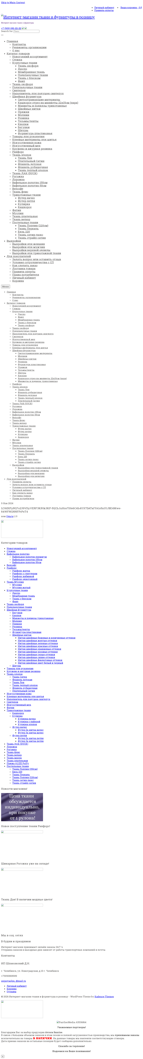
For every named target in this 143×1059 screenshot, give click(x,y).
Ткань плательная (17, 760)
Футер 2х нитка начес (31, 729)
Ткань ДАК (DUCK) (17, 743)
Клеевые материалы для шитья (25, 696)
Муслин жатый (21, 587)
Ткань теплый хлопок (25, 685)
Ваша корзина (131, 7)
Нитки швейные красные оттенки (38, 646)
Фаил (15, 601)
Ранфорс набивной (23, 576)
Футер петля (19, 735)
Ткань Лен (18, 682)
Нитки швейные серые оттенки (36, 654)
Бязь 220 (17, 771)
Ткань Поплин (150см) (25, 768)
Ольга (9, 516)
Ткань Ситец (19, 676)
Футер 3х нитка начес (31, 732)
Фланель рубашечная (24, 688)
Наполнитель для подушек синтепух (28, 699)
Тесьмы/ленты (21, 629)
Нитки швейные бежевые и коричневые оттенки (46, 637)
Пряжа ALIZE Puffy (18, 763)
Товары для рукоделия (20, 668)
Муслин (17, 584)
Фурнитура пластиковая (26, 632)
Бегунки (17, 612)
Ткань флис (13, 752)
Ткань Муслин (15, 581)
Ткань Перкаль (21, 774)
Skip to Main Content (13, 2)
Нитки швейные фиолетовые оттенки (40, 660)
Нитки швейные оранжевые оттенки (39, 648)
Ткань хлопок (15, 674)
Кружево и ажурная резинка (23, 671)
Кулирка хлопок (27, 724)
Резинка (17, 626)
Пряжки (17, 623)
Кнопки (16, 615)
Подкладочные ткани (19, 607)
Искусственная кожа (19, 693)
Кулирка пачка (27, 718)
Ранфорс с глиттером (24, 573)
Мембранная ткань (23, 595)
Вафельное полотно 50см (26, 562)
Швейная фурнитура (19, 609)
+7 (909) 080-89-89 (11, 28)
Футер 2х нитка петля (31, 738)
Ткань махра (14, 757)
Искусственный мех (19, 704)
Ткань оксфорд (15, 604)
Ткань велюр (14, 755)
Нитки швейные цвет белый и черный (40, 662)
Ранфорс (12, 567)
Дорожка (12, 746)
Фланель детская (22, 679)
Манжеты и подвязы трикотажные (33, 618)
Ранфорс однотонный (24, 579)
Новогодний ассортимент (22, 548)
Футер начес (19, 727)
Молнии (17, 620)
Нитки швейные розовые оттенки (38, 651)
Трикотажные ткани (19, 710)
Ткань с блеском (21, 598)
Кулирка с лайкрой (29, 721)
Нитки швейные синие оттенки (36, 657)
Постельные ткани (18, 766)
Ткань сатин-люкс (23, 780)
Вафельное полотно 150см (27, 559)
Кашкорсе (18, 713)
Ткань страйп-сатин (24, 782)
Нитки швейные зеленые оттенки (38, 643)
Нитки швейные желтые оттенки (37, 640)
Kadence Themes (104, 996)
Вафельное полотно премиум (29, 556)
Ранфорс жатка (21, 570)
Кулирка (17, 715)
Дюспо (16, 593)
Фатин (10, 707)
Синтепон (12, 701)
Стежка (11, 551)
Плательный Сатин (23, 690)
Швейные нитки (21, 634)
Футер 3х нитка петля (31, 741)
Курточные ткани (17, 590)
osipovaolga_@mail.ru (13, 980)
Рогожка (12, 749)
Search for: (7, 31)
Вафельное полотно (18, 553)
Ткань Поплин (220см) (25, 777)
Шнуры (16, 665)
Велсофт (11, 565)
